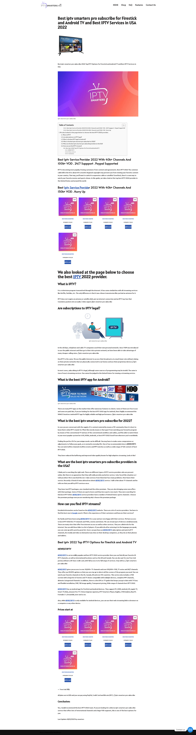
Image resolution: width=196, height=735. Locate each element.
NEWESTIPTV (71, 150)
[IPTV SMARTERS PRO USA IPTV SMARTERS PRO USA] (51, 5)
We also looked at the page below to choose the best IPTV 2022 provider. (84, 132)
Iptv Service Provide (76, 187)
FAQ (130, 5)
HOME (115, 5)
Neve (41, 732)
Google (75, 513)
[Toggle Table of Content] (122, 125)
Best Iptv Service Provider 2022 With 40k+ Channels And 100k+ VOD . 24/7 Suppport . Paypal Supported (96, 128)
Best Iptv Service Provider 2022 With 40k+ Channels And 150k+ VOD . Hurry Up (89, 130)
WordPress (57, 732)
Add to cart (68, 227)
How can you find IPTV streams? (72, 146)
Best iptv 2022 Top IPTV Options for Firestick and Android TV (82, 148)
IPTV (77, 276)
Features (139, 5)
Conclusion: (71, 153)
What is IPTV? (67, 135)
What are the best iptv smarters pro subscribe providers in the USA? (83, 144)
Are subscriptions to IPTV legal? (72, 137)
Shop (123, 5)
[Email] (190, 729)
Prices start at (72, 152)
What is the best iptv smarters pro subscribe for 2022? (79, 141)
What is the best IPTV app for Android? (74, 139)
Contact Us (151, 5)
